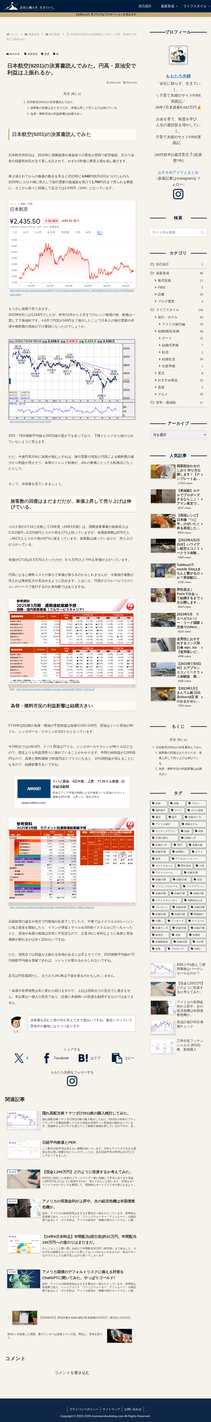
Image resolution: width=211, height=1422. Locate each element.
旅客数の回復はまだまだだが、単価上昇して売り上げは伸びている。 (75, 107)
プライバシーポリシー (83, 1409)
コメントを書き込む (72, 1372)
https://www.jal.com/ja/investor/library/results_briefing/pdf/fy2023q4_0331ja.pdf (55, 689)
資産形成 (33, 54)
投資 (47, 54)
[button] (123, 1058)
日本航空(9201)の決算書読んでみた (50, 102)
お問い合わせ (133, 1409)
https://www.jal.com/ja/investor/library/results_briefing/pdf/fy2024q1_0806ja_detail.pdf (52, 907)
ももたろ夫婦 (178, 76)
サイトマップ (111, 1409)
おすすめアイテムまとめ (178, 172)
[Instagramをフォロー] (72, 1081)
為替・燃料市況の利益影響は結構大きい (56, 113)
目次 (66, 93)
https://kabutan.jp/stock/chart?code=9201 (30, 421)
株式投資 (15, 54)
